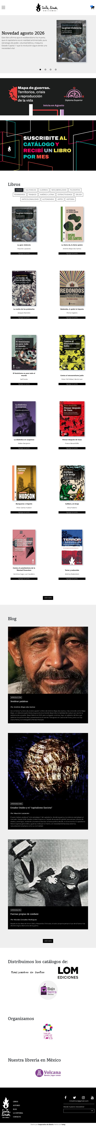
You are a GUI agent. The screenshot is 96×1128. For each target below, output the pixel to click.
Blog (15, 1109)
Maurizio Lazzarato (24, 249)
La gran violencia (24, 245)
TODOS (19, 190)
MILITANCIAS (31, 190)
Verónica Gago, (19, 574)
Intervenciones (16, 803)
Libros (15, 1101)
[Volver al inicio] (48, 7)
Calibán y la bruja (72, 504)
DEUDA (79, 195)
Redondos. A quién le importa (72, 309)
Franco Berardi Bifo (72, 443)
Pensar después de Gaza (72, 440)
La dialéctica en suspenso (24, 440)
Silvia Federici (72, 508)
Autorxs (16, 1105)
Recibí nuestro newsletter (73, 1107)
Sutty (63, 1124)
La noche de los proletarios (24, 309)
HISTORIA (70, 199)
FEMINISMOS (19, 195)
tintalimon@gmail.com (79, 1101)
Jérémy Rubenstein (72, 574)
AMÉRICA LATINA (47, 195)
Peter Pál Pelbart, (67, 379)
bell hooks (24, 379)
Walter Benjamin (24, 443)
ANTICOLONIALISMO (30, 199)
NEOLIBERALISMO (58, 190)
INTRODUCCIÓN (16, 697)
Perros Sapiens (72, 313)
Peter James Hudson (24, 508)
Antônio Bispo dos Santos (72, 249)
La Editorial (18, 1113)
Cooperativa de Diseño (46, 1124)
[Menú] (4, 7)
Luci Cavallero (30, 574)
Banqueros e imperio (24, 504)
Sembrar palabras (19, 701)
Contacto (17, 1117)
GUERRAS (44, 190)
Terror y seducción (72, 570)
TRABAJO (32, 195)
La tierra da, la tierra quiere (72, 245)
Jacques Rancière (24, 313)
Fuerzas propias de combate (24, 914)
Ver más (48, 598)
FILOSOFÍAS (75, 190)
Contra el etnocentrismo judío (72, 375)
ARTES (60, 199)
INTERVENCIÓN (16, 910)
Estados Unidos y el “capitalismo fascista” (31, 807)
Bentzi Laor (78, 379)
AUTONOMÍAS (48, 199)
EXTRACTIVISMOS (65, 195)
